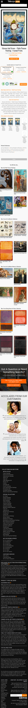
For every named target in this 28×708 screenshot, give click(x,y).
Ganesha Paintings (7, 503)
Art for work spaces (7, 551)
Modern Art (5, 481)
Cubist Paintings (6, 473)
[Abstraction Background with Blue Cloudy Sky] (6, 178)
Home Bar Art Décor (6, 150)
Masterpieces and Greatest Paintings (11, 520)
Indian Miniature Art (7, 480)
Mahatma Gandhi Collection (9, 507)
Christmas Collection (7, 524)
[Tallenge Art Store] (14, 1)
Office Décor (6, 556)
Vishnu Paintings (6, 501)
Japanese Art (6, 510)
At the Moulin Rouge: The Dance (6, 297)
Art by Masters (5, 147)
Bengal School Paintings (8, 511)
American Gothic (17, 284)
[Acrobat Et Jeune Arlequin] (6, 205)
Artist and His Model (18, 207)
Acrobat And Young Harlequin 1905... (19, 193)
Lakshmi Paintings (7, 504)
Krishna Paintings (7, 497)
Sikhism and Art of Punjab (9, 531)
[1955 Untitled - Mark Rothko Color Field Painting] (20, 317)
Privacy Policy (4, 694)
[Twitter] (20, 698)
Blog (2, 701)
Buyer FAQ (3, 687)
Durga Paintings (6, 533)
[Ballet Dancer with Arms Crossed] (20, 294)
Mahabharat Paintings (8, 518)
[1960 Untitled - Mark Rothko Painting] (6, 344)
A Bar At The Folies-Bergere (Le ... (20, 253)
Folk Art (5, 483)
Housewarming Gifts (18, 150)
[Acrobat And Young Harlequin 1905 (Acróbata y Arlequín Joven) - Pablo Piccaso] (20, 180)
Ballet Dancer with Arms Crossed (19, 304)
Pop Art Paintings (7, 486)
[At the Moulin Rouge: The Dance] (6, 291)
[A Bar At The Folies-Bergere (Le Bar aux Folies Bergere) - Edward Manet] (20, 246)
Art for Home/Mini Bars (8, 545)
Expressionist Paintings (8, 474)
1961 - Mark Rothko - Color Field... (5, 262)
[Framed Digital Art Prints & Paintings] (23, 619)
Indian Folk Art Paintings (8, 523)
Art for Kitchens (6, 543)
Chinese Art (5, 514)
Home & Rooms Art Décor (17, 149)
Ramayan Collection (7, 525)
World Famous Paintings (8, 516)
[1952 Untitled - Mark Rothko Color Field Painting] (6, 320)
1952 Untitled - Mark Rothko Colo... (5, 332)
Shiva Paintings (6, 500)
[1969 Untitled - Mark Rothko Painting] (20, 345)
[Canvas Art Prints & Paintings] (18, 607)
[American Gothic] (20, 275)
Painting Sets (6, 527)
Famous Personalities (8, 530)
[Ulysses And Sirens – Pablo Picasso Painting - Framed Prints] (14, 27)
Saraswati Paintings (7, 506)
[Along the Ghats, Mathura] (6, 272)
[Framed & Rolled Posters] (16, 596)
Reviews (3, 688)
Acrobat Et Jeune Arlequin (5, 215)
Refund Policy (4, 690)
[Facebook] (22, 698)
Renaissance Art (6, 489)
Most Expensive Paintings (8, 521)
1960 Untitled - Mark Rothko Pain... (5, 354)
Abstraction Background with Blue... (6, 190)
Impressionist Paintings (8, 476)
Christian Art (6, 513)
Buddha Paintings (7, 499)
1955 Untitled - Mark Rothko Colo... (19, 326)
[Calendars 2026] (10, 582)
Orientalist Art (6, 484)
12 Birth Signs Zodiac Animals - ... (6, 238)
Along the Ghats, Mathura (5, 278)
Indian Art (5, 479)
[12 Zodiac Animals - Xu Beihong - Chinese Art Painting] (20, 227)
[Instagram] (24, 698)
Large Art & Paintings (8, 528)
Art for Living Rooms (7, 540)
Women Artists (6, 517)
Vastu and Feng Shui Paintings (10, 535)
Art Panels (5, 496)
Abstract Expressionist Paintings (10, 491)
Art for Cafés (6, 550)
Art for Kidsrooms (7, 544)
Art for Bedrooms (7, 541)
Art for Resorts (6, 548)
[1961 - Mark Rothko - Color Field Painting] (6, 250)
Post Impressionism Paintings (9, 487)
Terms (2, 691)
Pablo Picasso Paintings (7, 152)
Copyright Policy (4, 693)
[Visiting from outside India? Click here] (8, 564)
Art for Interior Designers (8, 558)
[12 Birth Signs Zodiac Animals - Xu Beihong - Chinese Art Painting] (6, 228)
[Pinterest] (26, 698)
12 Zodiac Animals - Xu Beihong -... (20, 236)
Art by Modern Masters (16, 147)
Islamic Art (5, 477)
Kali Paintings (6, 534)
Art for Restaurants (7, 547)
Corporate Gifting (7, 557)
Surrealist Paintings (7, 490)
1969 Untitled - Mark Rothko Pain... (19, 357)
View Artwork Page (13, 55)
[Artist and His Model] (20, 201)
